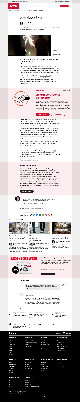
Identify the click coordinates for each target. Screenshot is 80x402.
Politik (10, 340)
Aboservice (27, 382)
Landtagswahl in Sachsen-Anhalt (31, 343)
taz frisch (27, 364)
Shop (10, 384)
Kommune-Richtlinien (60, 392)
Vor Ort (42, 364)
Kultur (10, 346)
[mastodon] (64, 334)
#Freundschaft (38, 208)
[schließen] (69, 90)
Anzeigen (11, 386)
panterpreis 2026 (61, 350)
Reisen (10, 381)
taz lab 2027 (44, 370)
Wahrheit (11, 354)
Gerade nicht (65, 90)
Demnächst (43, 362)
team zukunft (28, 362)
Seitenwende (64, 394)
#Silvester (27, 208)
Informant (43, 394)
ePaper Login (28, 384)
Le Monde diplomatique (62, 367)
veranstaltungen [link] (15, 1)
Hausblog (43, 342)
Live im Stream (44, 366)
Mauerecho (11, 368)
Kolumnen (23, 10)
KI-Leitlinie (67, 392)
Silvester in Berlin (45, 76)
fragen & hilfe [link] (25, 1)
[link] (24, 6)
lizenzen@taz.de (18, 393)
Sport (10, 348)
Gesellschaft (17, 10)
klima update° (12, 366)
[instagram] (70, 334)
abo (58, 340)
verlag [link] (10, 1)
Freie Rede (11, 370)
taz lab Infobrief (28, 368)
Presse (42, 348)
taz (13, 333)
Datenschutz (49, 394)
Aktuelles (43, 340)
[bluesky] (67, 334)
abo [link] (56, 1)
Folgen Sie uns (59, 333)
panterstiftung (60, 348)
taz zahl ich (59, 344)
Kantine (11, 383)
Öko (10, 342)
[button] (70, 6)
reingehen (11, 372)
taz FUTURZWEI (60, 365)
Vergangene (44, 368)
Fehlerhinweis (35, 212)
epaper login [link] (67, 1)
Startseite (11, 10)
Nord (10, 352)
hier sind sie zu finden (34, 288)
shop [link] (21, 1)
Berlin (10, 350)
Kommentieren (28, 212)
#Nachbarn (32, 208)
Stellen (42, 346)
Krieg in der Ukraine (29, 340)
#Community (44, 208)
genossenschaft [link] (61, 1)
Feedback (27, 380)
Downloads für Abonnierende (32, 386)
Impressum (55, 394)
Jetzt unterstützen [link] (26, 191)
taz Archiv (59, 369)
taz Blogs (59, 363)
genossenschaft (60, 342)
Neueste (55, 280)
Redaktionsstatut (50, 392)
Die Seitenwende (45, 344)
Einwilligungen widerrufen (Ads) (48, 396)
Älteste (59, 280)
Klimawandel (28, 346)
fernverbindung (12, 364)
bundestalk (11, 362)
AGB (59, 394)
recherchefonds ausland (62, 346)
